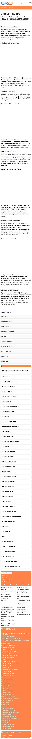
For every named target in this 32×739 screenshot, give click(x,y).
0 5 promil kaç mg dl (7, 688)
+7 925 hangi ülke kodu (7, 714)
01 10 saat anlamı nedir (8, 686)
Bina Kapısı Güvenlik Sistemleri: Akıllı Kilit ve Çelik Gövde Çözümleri (16, 634)
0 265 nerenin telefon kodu (8, 696)
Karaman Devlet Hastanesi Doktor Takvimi (8, 624)
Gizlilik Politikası (6, 575)
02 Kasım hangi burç (7, 690)
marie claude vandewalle (23, 614)
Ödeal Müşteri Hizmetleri (8, 636)
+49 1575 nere (5, 702)
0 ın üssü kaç (5, 659)
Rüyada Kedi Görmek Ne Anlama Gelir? (11, 638)
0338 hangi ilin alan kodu (8, 673)
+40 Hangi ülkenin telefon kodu (9, 663)
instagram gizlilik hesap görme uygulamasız (7, 610)
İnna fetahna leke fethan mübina (7, 621)
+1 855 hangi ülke (6, 692)
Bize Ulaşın (4, 581)
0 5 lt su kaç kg (6, 643)
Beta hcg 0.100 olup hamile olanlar (8, 592)
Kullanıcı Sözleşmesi (7, 577)
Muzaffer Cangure (21, 587)
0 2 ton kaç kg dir (6, 653)
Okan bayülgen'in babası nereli (7, 617)
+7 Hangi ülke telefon (7, 667)
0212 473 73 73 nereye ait (8, 661)
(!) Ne (3, 706)
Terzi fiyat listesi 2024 (7, 607)
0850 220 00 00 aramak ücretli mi (10, 718)
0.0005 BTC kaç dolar (7, 675)
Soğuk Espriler (5, 598)
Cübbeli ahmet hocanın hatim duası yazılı (23, 590)
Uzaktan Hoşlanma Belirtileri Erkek (22, 603)
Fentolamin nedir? (6, 326)
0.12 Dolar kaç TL (6, 671)
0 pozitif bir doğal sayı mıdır (9, 651)
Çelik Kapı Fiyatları (7, 735)
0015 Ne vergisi (6, 720)
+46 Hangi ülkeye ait (7, 728)
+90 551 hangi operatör (8, 685)
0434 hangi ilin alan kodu (8, 647)
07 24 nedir (5, 722)
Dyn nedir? (4, 336)
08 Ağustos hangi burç (7, 708)
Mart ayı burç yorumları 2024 (23, 597)
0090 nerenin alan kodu (8, 657)
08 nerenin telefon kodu (8, 700)
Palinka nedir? (5, 361)
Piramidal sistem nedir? (8, 331)
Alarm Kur (4, 600)
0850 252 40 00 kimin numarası (9, 655)
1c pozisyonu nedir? (6, 341)
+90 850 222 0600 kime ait (8, 677)
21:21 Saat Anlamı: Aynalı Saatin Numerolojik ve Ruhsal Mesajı (15, 641)
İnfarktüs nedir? (5, 356)
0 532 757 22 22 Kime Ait (8, 694)
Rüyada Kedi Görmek (6, 7)
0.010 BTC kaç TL (6, 665)
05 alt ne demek (6, 681)
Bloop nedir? (4, 316)
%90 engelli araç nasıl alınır (9, 683)
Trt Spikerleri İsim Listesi (23, 600)
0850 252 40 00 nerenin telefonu (10, 669)
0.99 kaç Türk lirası (7, 649)
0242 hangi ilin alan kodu (8, 724)
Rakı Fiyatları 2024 (6, 594)
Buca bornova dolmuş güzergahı (7, 613)
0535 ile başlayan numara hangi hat (10, 712)
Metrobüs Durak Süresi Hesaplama (23, 593)
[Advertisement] (16, 61)
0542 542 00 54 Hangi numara (9, 645)
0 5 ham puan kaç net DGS (8, 710)
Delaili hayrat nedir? (6, 321)
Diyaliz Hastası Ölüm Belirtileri (6, 588)
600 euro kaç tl (21, 607)
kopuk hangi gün (21, 609)
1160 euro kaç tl (21, 612)
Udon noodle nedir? (6, 351)
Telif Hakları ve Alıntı (7, 579)
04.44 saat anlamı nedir (8, 726)
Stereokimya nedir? (6, 346)
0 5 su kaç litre (5, 704)
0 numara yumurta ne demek (9, 716)
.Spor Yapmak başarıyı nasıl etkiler (10, 698)
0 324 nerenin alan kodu (8, 679)
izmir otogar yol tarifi (22, 611)
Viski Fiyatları (6, 737)
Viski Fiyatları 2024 (6, 596)
